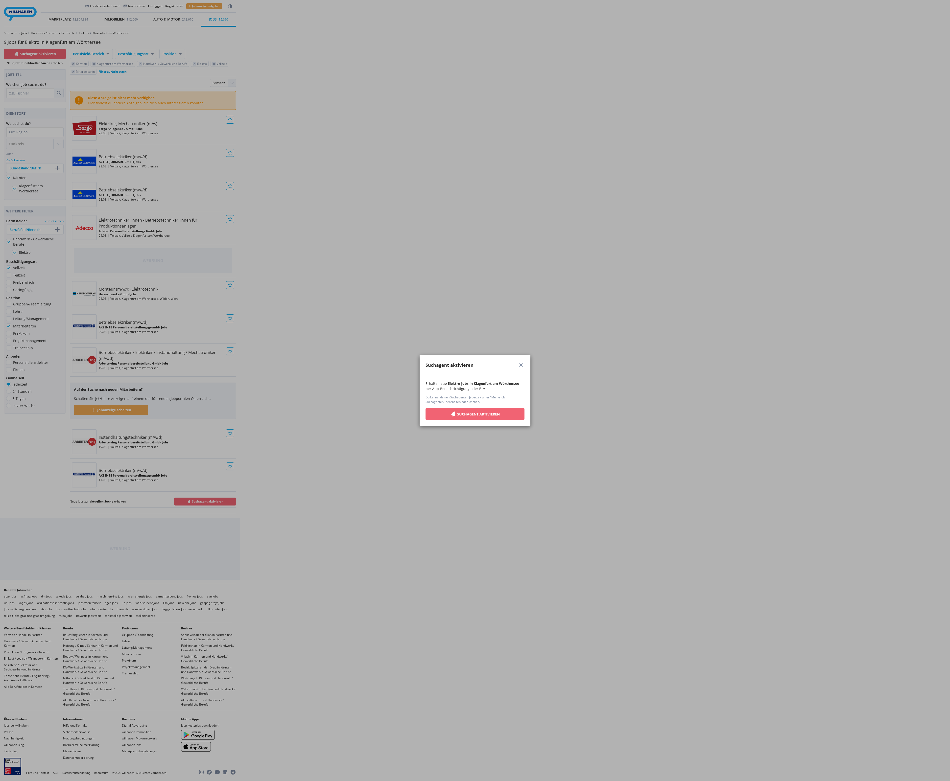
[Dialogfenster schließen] (521, 365)
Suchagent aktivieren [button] (478, 414)
